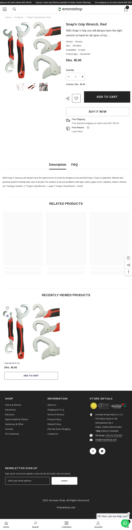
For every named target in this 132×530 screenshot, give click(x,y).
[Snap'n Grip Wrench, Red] (31, 331)
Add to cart (106, 96)
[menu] (5, 9)
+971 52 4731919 (114, 435)
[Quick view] (7, 316)
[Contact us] (125, 523)
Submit (64, 481)
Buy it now (98, 111)
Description (57, 164)
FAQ (74, 164)
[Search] (14, 9)
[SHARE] (69, 98)
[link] (76, 98)
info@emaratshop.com (106, 440)
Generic (78, 41)
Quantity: (70, 70)
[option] (32, 50)
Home (8, 17)
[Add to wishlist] (7, 308)
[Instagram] (102, 451)
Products (19, 17)
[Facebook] (93, 451)
